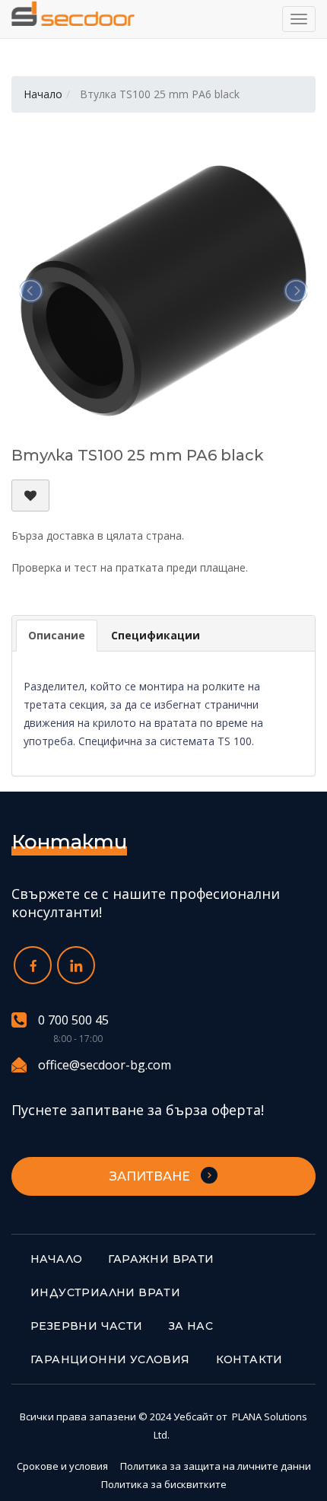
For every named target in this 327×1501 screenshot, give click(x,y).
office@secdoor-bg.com (104, 1064)
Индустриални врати (105, 1292)
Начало (43, 94)
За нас (191, 1326)
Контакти (249, 1359)
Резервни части (86, 1326)
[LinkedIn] (76, 965)
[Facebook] (33, 965)
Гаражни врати (161, 1259)
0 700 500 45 (73, 1020)
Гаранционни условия (110, 1359)
